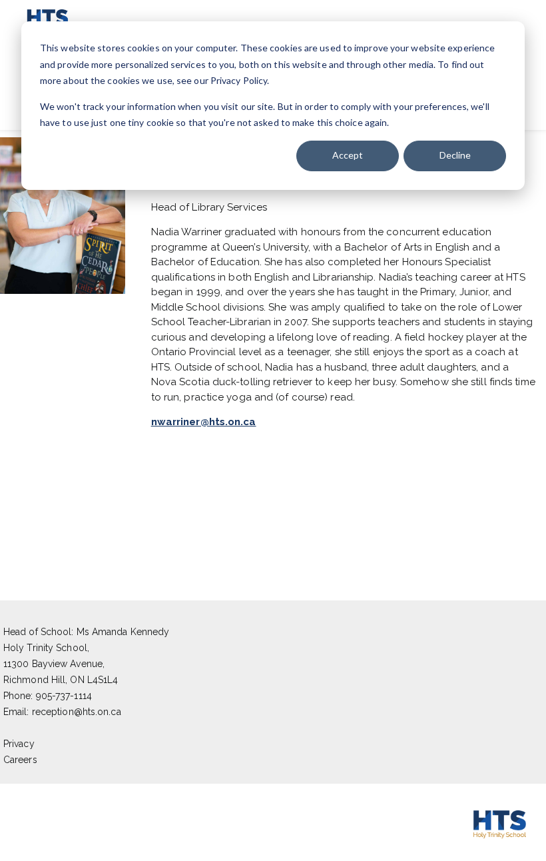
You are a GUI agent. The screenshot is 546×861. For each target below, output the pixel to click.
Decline (455, 155)
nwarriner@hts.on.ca (203, 422)
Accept (347, 155)
